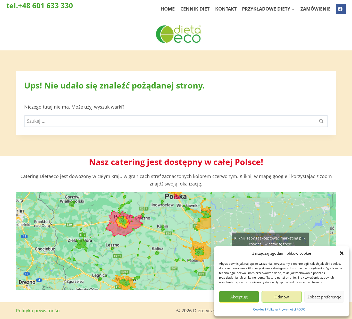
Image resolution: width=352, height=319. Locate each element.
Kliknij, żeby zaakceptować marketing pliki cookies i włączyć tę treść (270, 241)
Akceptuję (239, 296)
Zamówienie (315, 9)
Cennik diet (194, 9)
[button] (341, 253)
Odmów (281, 296)
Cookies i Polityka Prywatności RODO (279, 309)
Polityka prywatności (38, 310)
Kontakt (226, 9)
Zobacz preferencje (324, 296)
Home (168, 9)
